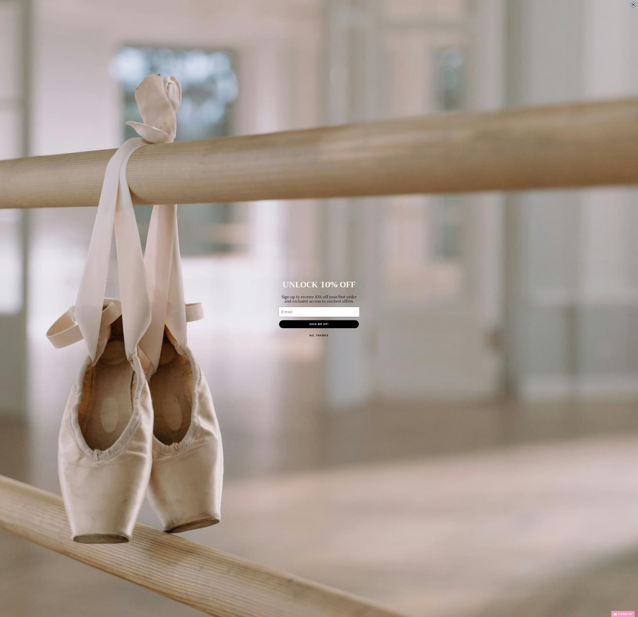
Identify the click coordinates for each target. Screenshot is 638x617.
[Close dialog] (633, 5)
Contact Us (624, 614)
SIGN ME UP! (319, 324)
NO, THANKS (319, 335)
